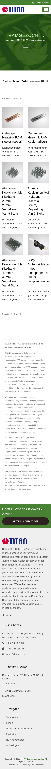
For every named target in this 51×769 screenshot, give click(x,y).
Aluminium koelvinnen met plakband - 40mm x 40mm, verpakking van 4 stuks (12, 272)
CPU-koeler (32, 475)
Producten (11, 734)
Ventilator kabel (11, 482)
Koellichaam (32, 485)
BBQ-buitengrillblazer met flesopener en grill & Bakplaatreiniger (38, 272)
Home (25, 48)
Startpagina (12, 717)
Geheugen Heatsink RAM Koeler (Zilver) (37, 137)
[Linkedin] (11, 615)
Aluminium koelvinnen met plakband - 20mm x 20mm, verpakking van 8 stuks (12, 201)
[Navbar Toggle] (45, 9)
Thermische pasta (30, 478)
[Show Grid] (42, 81)
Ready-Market (37, 765)
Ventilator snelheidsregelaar (16, 485)
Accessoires (18, 478)
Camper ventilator (20, 475)
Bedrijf (9, 723)
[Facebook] (3, 615)
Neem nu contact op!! (26, 521)
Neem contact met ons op (20, 489)
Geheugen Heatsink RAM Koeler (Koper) (12, 137)
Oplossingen (12, 745)
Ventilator (8, 478)
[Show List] (47, 81)
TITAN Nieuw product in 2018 (17, 691)
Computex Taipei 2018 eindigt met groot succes (22, 677)
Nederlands (42, 3)
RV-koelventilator (15, 740)
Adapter (21, 482)
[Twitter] (7, 615)
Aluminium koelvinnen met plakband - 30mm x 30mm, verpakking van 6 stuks (38, 201)
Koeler (40, 475)
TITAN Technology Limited (32, 759)
